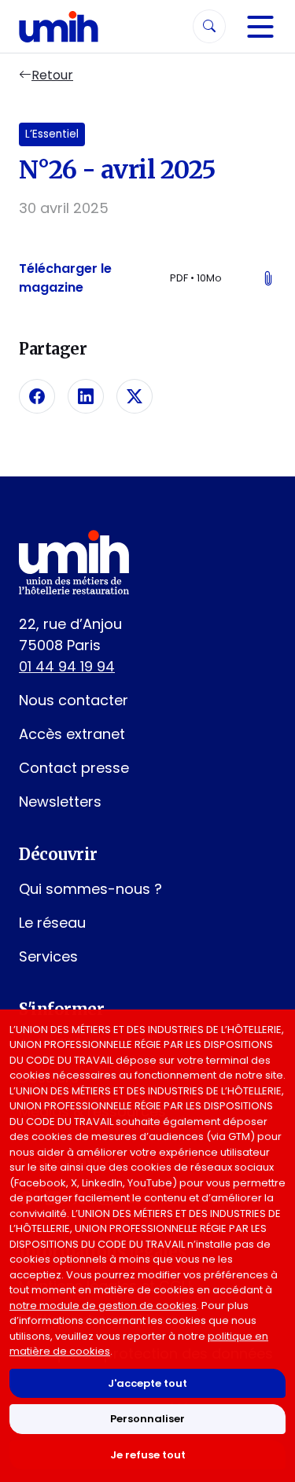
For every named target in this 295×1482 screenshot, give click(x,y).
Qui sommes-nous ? (90, 889)
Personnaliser (147, 1418)
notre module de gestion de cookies (103, 1305)
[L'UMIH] (58, 26)
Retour (52, 75)
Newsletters (60, 801)
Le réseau (52, 922)
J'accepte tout (147, 1383)
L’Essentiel (52, 134)
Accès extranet (72, 734)
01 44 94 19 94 (67, 666)
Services (48, 956)
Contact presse (74, 768)
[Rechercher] (209, 26)
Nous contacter (73, 700)
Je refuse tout (148, 1454)
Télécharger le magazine (147, 277)
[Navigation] (260, 26)
